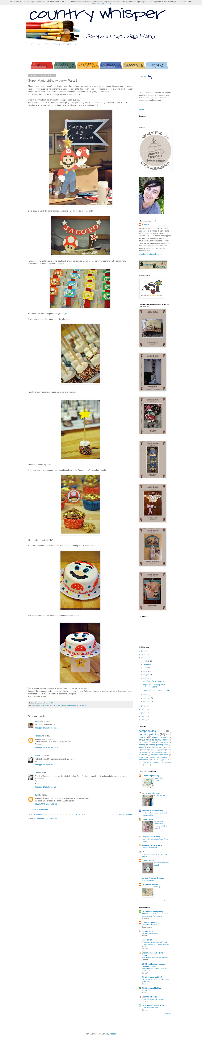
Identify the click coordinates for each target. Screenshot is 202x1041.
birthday (142, 745)
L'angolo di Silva (148, 861)
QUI (65, 314)
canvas (146, 762)
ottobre (146, 661)
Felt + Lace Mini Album (150, 933)
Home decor (159, 747)
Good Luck (146, 990)
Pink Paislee (147, 940)
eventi (141, 757)
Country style (147, 819)
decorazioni (143, 755)
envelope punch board (159, 755)
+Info (103, 4)
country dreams (161, 740)
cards (169, 747)
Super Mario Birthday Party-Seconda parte (154, 686)
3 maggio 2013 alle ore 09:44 (46, 765)
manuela (145, 225)
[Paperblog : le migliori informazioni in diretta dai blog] (146, 79)
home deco (163, 742)
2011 (143, 709)
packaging (62, 705)
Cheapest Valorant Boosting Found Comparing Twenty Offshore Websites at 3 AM (155, 944)
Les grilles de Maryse (151, 837)
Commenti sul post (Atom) (46, 819)
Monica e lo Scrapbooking (152, 811)
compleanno (155, 752)
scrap (148, 747)
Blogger (112, 1034)
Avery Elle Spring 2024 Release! (153, 999)
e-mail (141, 109)
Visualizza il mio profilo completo (152, 254)
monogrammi (143, 760)
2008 (143, 720)
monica (38, 721)
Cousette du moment (149, 848)
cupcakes (53, 705)
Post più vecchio (125, 814)
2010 (143, 713)
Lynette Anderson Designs (153, 878)
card (165, 737)
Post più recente (35, 814)
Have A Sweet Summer (150, 925)
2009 (143, 716)
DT (152, 760)
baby (169, 750)
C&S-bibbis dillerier (150, 884)
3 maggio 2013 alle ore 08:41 (46, 728)
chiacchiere (143, 742)
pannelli (162, 750)
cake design (45, 705)
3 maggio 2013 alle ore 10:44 (46, 787)
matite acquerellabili (158, 757)
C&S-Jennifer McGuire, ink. (153, 1005)
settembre (147, 664)
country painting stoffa (158, 745)
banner (144, 752)
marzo (146, 695)
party (141, 747)
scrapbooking (71, 705)
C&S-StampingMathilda (151, 988)
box (140, 762)
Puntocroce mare (160, 795)
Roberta (38, 736)
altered (155, 737)
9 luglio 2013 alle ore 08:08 (46, 804)
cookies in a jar (158, 762)
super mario (81, 705)
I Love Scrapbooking (150, 776)
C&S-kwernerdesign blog (152, 912)
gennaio (147, 702)
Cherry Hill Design (149, 997)
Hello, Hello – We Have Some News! (155, 957)
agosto (146, 668)
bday (38, 705)
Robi (37, 773)
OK (110, 4)
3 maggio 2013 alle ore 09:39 (46, 748)
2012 (143, 706)
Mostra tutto (167, 901)
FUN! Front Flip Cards (150, 1008)
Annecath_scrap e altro (152, 845)
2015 (143, 651)
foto (140, 740)
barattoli (166, 760)
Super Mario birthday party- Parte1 (157, 690)
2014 (143, 654)
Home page (80, 814)
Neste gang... (159, 887)
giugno (146, 675)
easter (148, 765)
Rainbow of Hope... (148, 880)
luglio (145, 671)
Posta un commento (40, 809)
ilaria (37, 795)
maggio (146, 678)
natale (148, 740)
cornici (166, 752)
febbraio (147, 698)
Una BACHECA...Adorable (153, 681)
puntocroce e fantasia (151, 793)
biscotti (143, 750)
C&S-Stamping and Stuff (152, 977)
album (158, 760)
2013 (143, 658)
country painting (149, 734)
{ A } (144, 852)
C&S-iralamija (147, 931)
